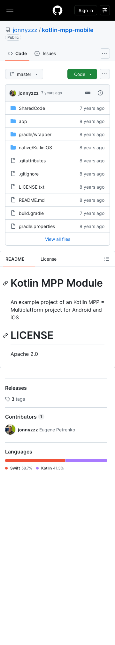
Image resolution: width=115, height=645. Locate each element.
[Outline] (106, 259)
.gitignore (29, 173)
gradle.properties (37, 226)
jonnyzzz (25, 30)
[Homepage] (57, 10)
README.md (32, 200)
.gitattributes (32, 160)
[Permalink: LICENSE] (6, 335)
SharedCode (32, 108)
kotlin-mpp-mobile (68, 30)
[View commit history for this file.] (100, 92)
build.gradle (31, 213)
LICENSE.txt (31, 187)
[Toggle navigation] (10, 10)
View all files (57, 239)
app (23, 121)
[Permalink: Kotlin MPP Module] (6, 283)
